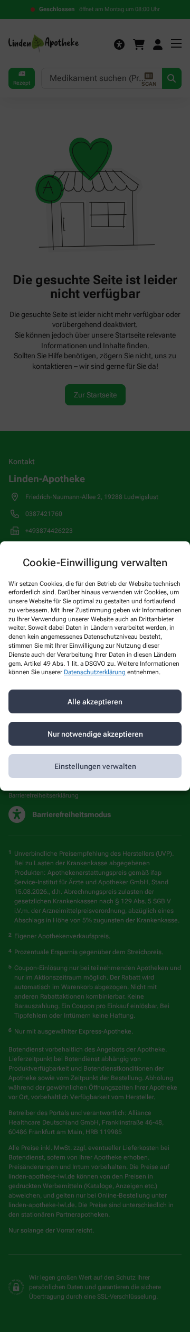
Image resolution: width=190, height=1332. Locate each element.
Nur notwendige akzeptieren (95, 734)
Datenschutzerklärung (95, 672)
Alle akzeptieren (95, 701)
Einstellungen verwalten (95, 766)
